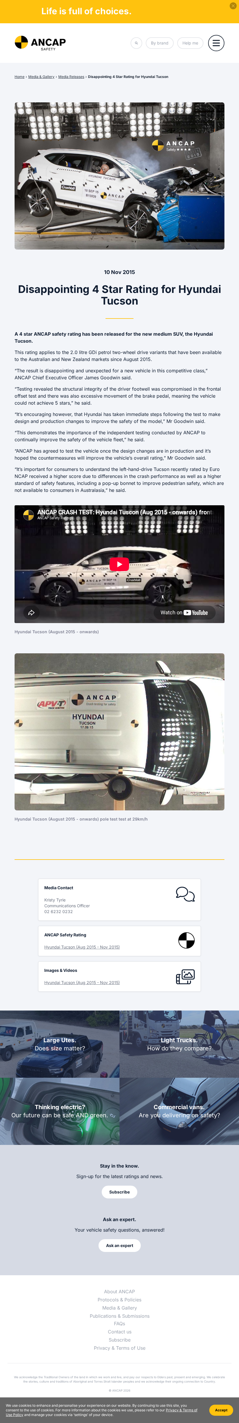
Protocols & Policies (119, 1300)
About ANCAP (119, 1291)
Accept (221, 1410)
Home (19, 76)
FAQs (119, 1323)
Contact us (119, 1332)
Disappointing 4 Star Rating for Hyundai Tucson (128, 76)
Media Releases (71, 76)
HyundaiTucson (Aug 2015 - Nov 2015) (82, 946)
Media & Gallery (41, 76)
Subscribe (120, 1340)
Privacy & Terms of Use (119, 1348)
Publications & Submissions (120, 1316)
